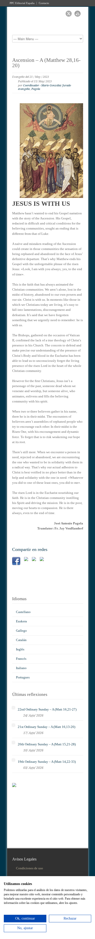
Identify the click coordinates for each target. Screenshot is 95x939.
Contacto (44, 3)
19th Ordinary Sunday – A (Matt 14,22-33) (47, 762)
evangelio (24, 89)
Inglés (20, 649)
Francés (21, 659)
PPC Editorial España (22, 3)
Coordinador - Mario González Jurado (47, 85)
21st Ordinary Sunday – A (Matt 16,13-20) (46, 727)
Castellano (23, 612)
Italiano (21, 668)
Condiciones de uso (29, 868)
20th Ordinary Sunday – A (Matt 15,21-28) (47, 744)
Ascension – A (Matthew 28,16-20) (46, 62)
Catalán (21, 640)
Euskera (21, 621)
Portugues (23, 677)
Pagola (35, 89)
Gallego (21, 630)
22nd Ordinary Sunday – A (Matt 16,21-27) (47, 709)
